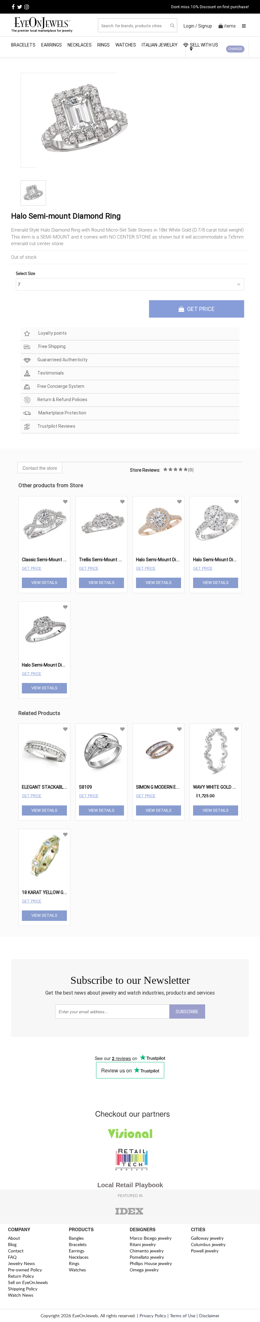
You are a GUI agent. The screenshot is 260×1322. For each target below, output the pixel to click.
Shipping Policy (22, 1289)
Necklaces (80, 45)
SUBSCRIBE (187, 1012)
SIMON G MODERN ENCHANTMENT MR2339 (180, 787)
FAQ (12, 1257)
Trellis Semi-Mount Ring (103, 559)
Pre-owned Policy (25, 1270)
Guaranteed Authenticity (62, 360)
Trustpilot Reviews (56, 426)
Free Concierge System (60, 386)
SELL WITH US (204, 45)
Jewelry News (21, 1263)
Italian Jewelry (160, 45)
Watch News (20, 1295)
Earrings (51, 45)
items (230, 26)
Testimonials (50, 373)
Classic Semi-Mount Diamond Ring (56, 559)
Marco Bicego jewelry (151, 1238)
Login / (190, 26)
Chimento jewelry (147, 1251)
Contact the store (40, 468)
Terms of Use (182, 1316)
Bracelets (23, 45)
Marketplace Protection (61, 413)
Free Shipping (51, 347)
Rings (103, 45)
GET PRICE (200, 309)
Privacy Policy (153, 1316)
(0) (191, 469)
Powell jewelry (204, 1251)
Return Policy (21, 1276)
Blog (12, 1244)
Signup (205, 26)
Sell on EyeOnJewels (28, 1282)
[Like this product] (65, 502)
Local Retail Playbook (130, 1185)
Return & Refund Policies (62, 400)
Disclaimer (209, 1316)
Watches (125, 45)
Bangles (76, 1238)
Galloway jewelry (207, 1238)
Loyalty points (52, 333)
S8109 (85, 787)
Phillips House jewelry (151, 1263)
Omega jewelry (144, 1270)
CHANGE (235, 49)
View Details (44, 582)
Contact (15, 1251)
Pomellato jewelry (147, 1257)
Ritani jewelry (143, 1244)
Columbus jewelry (208, 1244)
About (14, 1238)
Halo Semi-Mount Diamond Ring (168, 559)
